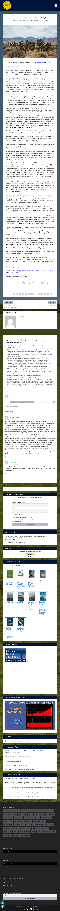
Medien (28, 828)
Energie (36, 20)
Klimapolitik (29, 825)
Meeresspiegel (37, 828)
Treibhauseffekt (24, 831)
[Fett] (11, 402)
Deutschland (22, 814)
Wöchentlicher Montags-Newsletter (23, 517)
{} (30, 402)
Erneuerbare (18, 818)
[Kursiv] (13, 402)
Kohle (6, 828)
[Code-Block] (26, 402)
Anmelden (52, 392)
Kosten (12, 828)
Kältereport (20, 828)
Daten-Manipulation (10, 814)
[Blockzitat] (24, 402)
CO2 (45, 811)
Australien (24, 811)
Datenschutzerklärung (9, 886)
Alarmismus (7, 811)
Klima (43, 821)
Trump (33, 831)
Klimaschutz (39, 825)
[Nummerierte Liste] (20, 402)
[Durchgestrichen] (18, 402)
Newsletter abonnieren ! (12, 406)
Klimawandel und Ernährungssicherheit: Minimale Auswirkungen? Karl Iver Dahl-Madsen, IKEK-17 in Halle (30, 788)
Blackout (33, 811)
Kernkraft (37, 821)
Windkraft (17, 835)
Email (13, 508)
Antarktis (16, 811)
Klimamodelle (19, 825)
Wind (53, 831)
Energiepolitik (50, 814)
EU (25, 818)
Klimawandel (49, 825)
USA (39, 831)
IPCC (11, 821)
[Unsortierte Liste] (22, 402)
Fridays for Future (33, 818)
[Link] (29, 402)
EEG (36, 814)
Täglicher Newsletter (19, 514)
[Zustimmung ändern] (3, 906)
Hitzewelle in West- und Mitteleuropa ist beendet (18, 756)
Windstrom (25, 835)
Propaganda (7, 831)
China (40, 811)
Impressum (6, 882)
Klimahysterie (8, 825)
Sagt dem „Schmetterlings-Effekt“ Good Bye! (16, 765)
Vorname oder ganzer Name (19, 502)
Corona (50, 811)
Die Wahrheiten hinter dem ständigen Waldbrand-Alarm (19, 769)
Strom (16, 831)
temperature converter (11, 731)
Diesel (30, 814)
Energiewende (8, 818)
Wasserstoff (46, 831)
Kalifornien (18, 821)
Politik (45, 828)
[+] (33, 402)
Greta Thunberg (46, 818)
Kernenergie (27, 821)
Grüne (6, 821)
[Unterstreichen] (16, 402)
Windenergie (7, 835)
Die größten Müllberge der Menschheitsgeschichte (27, 793)
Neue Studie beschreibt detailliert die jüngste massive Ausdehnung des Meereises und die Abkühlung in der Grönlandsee (29, 760)
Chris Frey (22, 20)
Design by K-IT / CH (24, 907)
